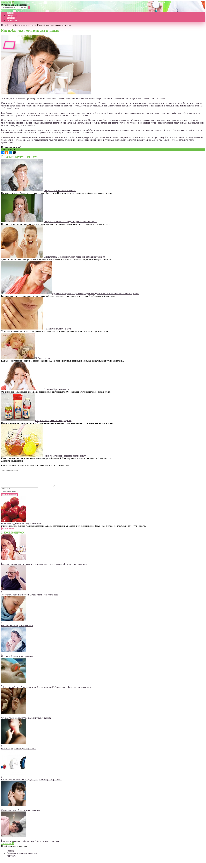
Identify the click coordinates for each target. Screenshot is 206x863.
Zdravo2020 (7, 2)
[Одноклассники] (6, 152)
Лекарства (12, 15)
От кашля (48, 389)
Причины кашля (61, 389)
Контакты (11, 856)
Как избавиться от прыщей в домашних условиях (81, 257)
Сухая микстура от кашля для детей (54, 420)
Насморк (5, 625)
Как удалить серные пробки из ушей (18, 841)
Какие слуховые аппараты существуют (19, 779)
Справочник (13, 20)
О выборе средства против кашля (70, 456)
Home (4, 25)
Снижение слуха (9, 810)
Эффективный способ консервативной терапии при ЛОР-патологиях (34, 687)
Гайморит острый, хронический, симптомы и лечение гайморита (32, 564)
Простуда (5, 656)
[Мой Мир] (10, 152)
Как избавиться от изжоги (58, 329)
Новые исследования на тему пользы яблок (22, 523)
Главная (10, 851)
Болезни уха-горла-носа (25, 25)
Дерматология (50, 257)
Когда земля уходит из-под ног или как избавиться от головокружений (105, 293)
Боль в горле (7, 748)
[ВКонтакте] (2, 152)
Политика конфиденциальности (22, 853)
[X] (14, 152)
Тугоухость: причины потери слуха (18, 595)
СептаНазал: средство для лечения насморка (75, 221)
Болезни (11, 18)
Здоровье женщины (61, 293)
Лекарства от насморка (65, 190)
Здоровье (11, 13)
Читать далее (8, 528)
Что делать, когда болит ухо (14, 718)
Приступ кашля (45, 358)
